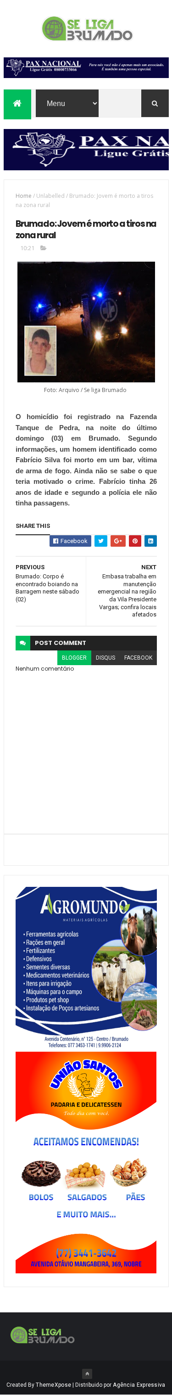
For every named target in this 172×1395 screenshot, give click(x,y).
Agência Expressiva (139, 1385)
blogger (74, 658)
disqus (105, 658)
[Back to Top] (87, 1374)
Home (24, 196)
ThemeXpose (53, 1385)
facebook (138, 658)
